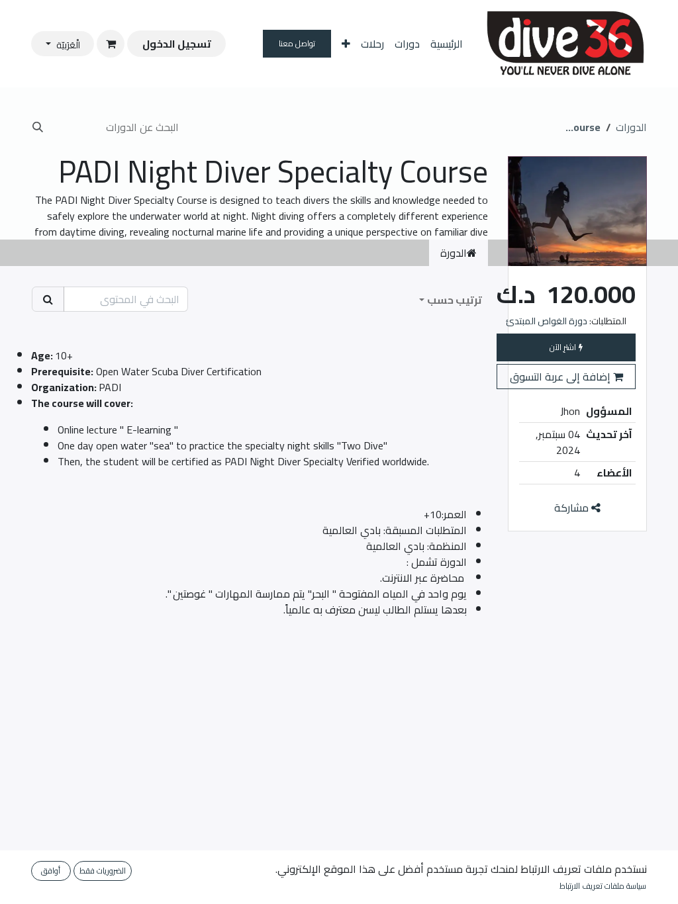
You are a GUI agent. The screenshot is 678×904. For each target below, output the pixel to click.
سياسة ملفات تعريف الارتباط (602, 886)
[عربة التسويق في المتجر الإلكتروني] (110, 44)
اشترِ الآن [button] (564, 347)
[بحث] (41, 127)
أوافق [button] (50, 870)
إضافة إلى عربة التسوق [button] (561, 376)
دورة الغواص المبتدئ (546, 321)
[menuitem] (446, 43)
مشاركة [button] (572, 508)
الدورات (631, 127)
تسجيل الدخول (176, 44)
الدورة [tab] (453, 253)
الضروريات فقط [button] (102, 870)
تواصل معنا (297, 43)
